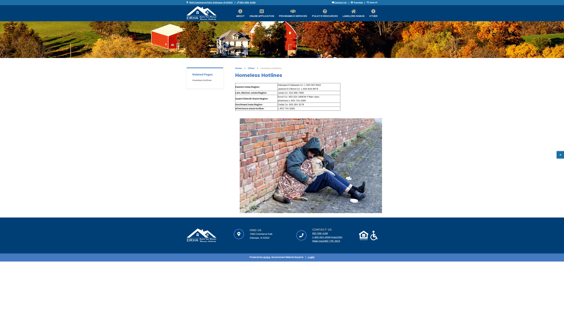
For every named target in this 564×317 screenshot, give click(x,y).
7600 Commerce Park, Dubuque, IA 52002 (211, 2)
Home (238, 68)
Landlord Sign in (353, 16)
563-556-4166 (247, 2)
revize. (267, 257)
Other (373, 16)
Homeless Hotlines (202, 80)
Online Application (261, 16)
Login (311, 257)
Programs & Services (293, 16)
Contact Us (340, 2)
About (240, 16)
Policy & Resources (325, 16)
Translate (358, 2)
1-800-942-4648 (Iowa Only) (327, 237)
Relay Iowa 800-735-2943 (326, 241)
